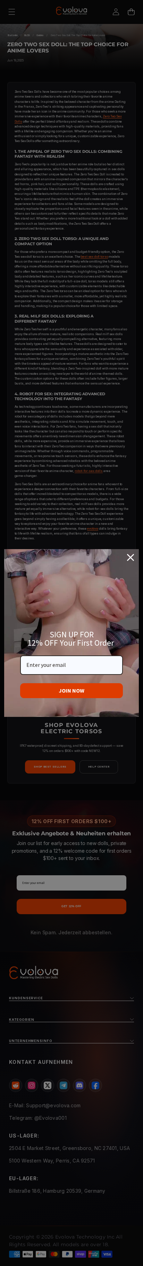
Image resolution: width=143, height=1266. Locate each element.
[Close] (130, 557)
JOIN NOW (71, 690)
